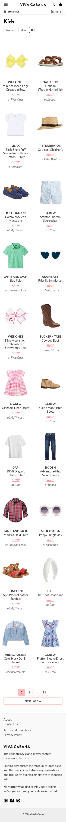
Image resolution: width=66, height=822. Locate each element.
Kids (33, 30)
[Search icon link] (53, 4)
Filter (58, 11)
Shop (16, 95)
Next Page (33, 701)
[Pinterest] (18, 800)
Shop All (13, 11)
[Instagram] (6, 800)
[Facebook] (12, 800)
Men (23, 30)
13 (44, 692)
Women (10, 30)
